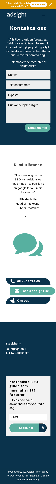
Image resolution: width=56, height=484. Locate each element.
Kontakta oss (38, 4)
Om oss (23, 300)
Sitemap (34, 475)
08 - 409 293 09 (28, 281)
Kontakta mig (37, 127)
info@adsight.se (35, 291)
